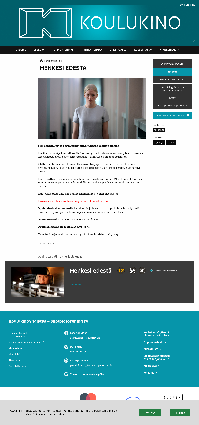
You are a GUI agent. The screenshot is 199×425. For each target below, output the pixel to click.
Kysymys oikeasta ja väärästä (172, 105)
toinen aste (159, 130)
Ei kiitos (180, 413)
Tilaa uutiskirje (78, 351)
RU (193, 4)
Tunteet (172, 98)
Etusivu (21, 49)
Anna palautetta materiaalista (172, 115)
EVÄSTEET (16, 411)
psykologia (159, 142)
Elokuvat (40, 49)
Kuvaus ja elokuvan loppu (172, 79)
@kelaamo (90, 365)
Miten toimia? (93, 49)
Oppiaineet (157, 138)
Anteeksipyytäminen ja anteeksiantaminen (172, 89)
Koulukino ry (143, 49)
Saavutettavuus (17, 366)
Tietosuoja (14, 360)
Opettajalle (118, 49)
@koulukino (76, 337)
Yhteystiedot (16, 348)
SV (181, 4)
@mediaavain (92, 337)
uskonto (171, 142)
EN (187, 4)
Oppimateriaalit (65, 49)
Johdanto (172, 72)
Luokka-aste (158, 125)
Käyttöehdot (15, 354)
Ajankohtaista (169, 49)
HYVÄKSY (150, 413)
